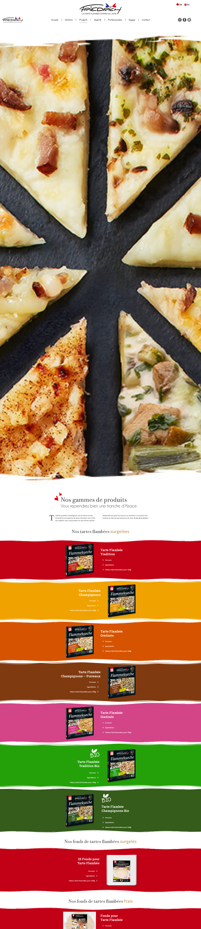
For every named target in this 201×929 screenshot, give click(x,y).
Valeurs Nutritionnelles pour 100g (118, 570)
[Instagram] (180, 20)
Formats (108, 560)
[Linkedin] (189, 20)
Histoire (69, 20)
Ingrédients (109, 565)
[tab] (121, 560)
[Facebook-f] (184, 20)
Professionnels (115, 20)
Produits (83, 20)
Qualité (97, 20)
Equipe (132, 20)
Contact (146, 20)
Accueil (54, 20)
